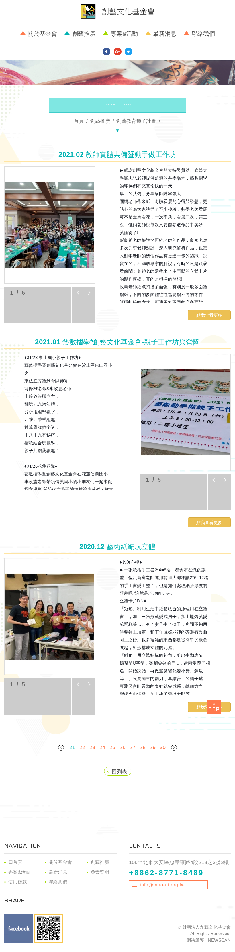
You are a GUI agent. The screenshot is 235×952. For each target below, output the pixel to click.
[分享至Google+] (118, 51)
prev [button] (77, 293)
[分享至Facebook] (106, 51)
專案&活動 (124, 33)
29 (153, 747)
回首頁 (15, 862)
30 (163, 747)
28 (143, 747)
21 (72, 747)
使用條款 (17, 881)
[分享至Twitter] (128, 51)
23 (92, 747)
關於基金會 (42, 33)
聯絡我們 (203, 33)
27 (133, 747)
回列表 (119, 771)
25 (112, 747)
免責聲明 (100, 872)
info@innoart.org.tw (162, 884)
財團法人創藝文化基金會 (117, 11)
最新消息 (164, 33)
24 (102, 747)
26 (123, 747)
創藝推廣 (83, 33)
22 (82, 747)
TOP (214, 709)
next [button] (89, 293)
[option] (49, 225)
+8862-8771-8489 (166, 872)
